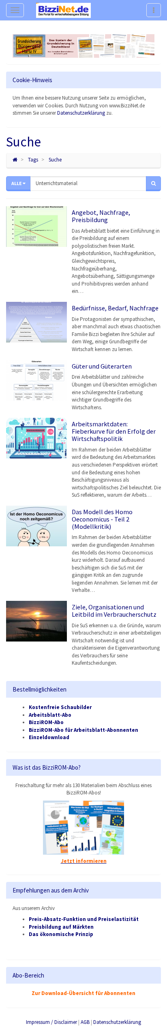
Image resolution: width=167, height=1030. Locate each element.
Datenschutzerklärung (81, 112)
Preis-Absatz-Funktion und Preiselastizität (84, 919)
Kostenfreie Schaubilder (60, 707)
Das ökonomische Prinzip (61, 934)
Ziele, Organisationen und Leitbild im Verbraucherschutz (114, 610)
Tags (33, 159)
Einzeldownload (49, 737)
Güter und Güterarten (102, 366)
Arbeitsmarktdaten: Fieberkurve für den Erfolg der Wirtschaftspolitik (114, 431)
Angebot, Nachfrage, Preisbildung (101, 216)
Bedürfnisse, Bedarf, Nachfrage (115, 308)
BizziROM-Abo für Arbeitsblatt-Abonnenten (83, 730)
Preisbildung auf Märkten (61, 926)
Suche (55, 159)
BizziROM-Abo (46, 722)
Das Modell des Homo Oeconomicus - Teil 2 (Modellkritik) (102, 519)
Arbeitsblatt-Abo (50, 714)
